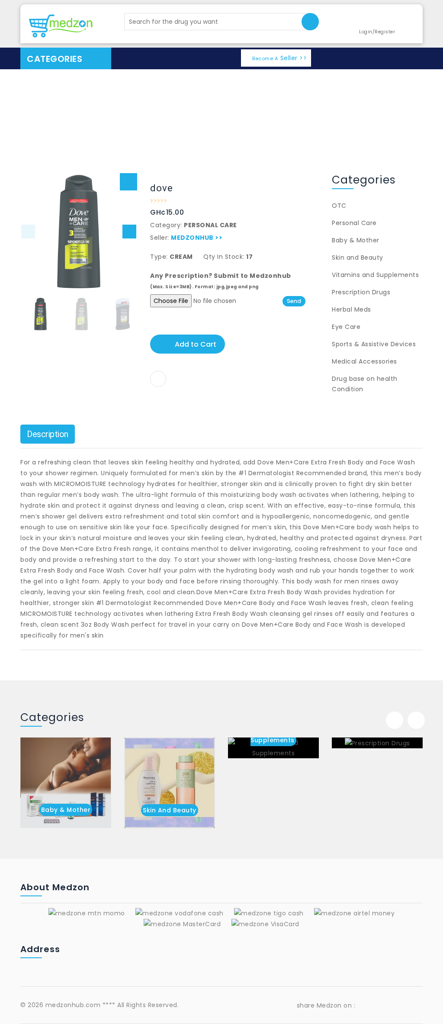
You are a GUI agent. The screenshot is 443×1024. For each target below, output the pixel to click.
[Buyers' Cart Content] (407, 21)
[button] (128, 181)
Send (294, 301)
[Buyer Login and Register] (371, 20)
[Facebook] (367, 1005)
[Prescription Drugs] (377, 742)
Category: (166, 225)
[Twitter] (412, 1005)
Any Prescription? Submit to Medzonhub (220, 280)
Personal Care (395, 109)
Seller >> (279, 58)
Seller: (159, 237)
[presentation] (394, 720)
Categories (54, 59)
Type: (159, 256)
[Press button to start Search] (310, 21)
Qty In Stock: (223, 256)
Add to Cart (195, 344)
